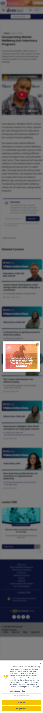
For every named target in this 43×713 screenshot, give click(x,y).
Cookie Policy (20, 691)
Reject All (21, 702)
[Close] (40, 663)
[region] (21, 686)
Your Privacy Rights (21, 696)
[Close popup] (37, 344)
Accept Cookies (21, 709)
